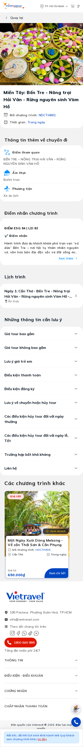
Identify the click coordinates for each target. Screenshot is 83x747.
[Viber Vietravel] (24, 633)
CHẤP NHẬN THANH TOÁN (25, 706)
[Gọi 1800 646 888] (76, 722)
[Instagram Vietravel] (12, 633)
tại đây (42, 739)
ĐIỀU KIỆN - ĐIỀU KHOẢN (23, 676)
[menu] (79, 6)
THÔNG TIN (13, 660)
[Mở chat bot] (76, 709)
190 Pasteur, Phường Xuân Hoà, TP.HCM (40, 612)
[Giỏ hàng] (73, 6)
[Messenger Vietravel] (36, 633)
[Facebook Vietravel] (18, 633)
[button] (41, 738)
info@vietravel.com (24, 619)
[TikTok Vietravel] (30, 633)
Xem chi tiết (57, 573)
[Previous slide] (4, 54)
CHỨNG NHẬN (15, 691)
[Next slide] (78, 54)
